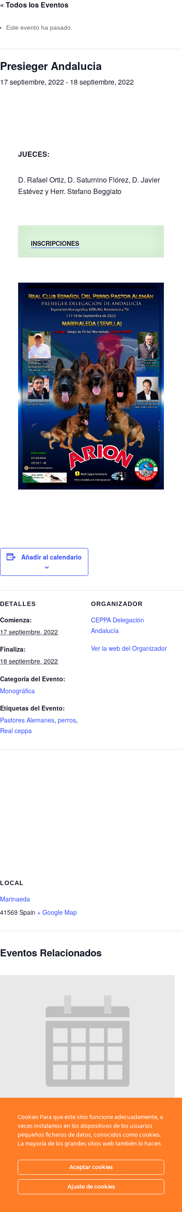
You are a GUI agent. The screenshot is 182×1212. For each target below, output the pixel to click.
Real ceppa (16, 730)
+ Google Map (57, 912)
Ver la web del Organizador (129, 648)
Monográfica (17, 690)
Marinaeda (15, 898)
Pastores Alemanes (27, 719)
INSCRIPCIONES (55, 243)
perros (67, 719)
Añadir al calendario (51, 556)
